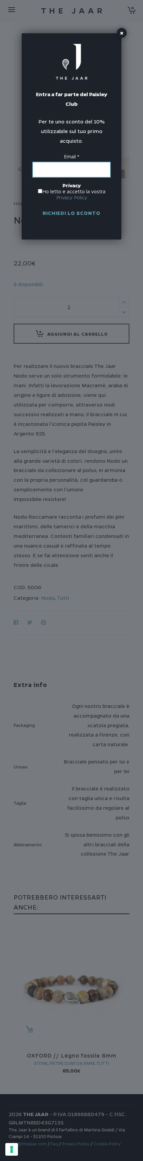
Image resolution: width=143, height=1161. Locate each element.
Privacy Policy (71, 198)
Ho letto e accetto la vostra (73, 195)
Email (71, 157)
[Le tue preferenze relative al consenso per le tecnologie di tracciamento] (11, 1149)
